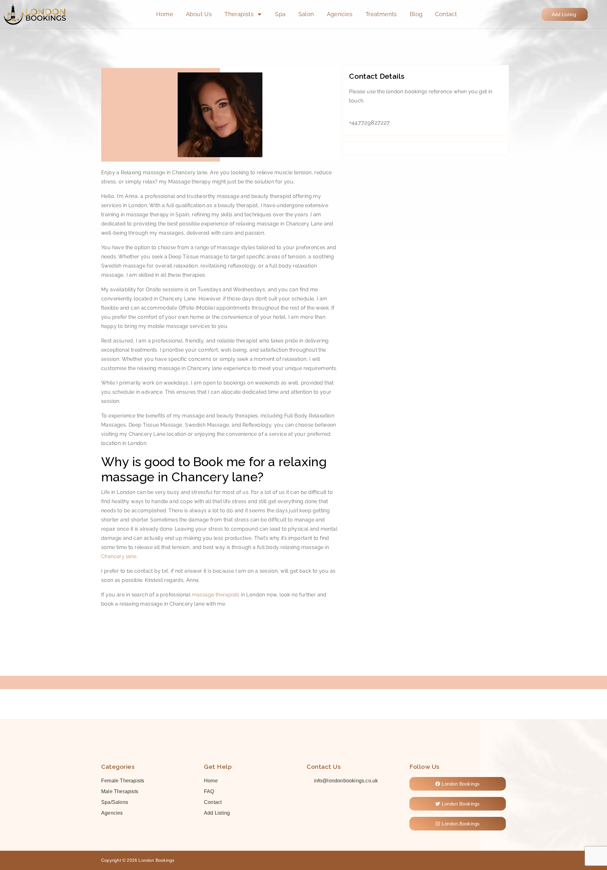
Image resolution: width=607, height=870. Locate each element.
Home (164, 14)
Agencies (340, 14)
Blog (416, 14)
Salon (306, 14)
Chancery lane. (119, 556)
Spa (280, 14)
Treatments (381, 14)
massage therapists (216, 595)
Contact (446, 14)
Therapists (239, 14)
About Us (199, 14)
